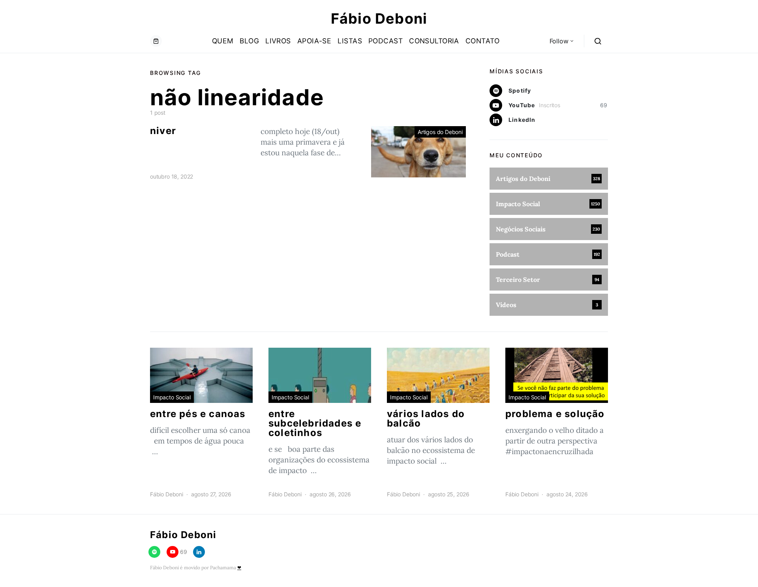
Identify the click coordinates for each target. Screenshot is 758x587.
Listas (350, 41)
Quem (223, 41)
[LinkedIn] (199, 552)
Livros (278, 41)
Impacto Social (172, 397)
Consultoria (434, 41)
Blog (249, 41)
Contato (482, 41)
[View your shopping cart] (156, 41)
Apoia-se (314, 41)
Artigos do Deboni (440, 132)
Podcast (385, 41)
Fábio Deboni (379, 18)
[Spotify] (154, 552)
